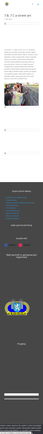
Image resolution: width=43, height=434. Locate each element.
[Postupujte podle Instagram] (20, 245)
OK (2, 433)
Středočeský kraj (11, 200)
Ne (5, 433)
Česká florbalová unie (13, 211)
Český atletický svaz (12, 205)
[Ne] (32, 433)
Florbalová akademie (12, 218)
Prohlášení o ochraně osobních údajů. (19, 433)
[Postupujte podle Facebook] (6, 245)
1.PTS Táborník (11, 208)
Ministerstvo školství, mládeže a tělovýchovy (20, 203)
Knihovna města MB (12, 216)
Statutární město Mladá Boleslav (16, 197)
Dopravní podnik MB (12, 213)
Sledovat (12, 245)
